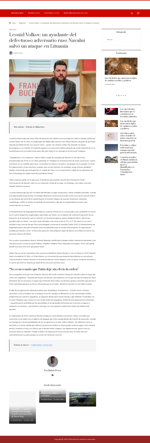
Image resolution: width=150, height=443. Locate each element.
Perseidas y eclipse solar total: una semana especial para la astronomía (128, 149)
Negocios (12, 29)
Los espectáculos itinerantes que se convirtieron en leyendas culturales (128, 113)
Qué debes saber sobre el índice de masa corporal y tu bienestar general (128, 137)
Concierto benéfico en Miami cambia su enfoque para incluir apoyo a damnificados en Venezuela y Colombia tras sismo (128, 166)
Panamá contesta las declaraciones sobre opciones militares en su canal (81, 396)
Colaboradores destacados (42, 345)
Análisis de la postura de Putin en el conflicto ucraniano (51, 393)
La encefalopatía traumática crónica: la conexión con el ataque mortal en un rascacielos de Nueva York (21, 412)
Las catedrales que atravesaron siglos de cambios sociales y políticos (121, 79)
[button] (116, 95)
